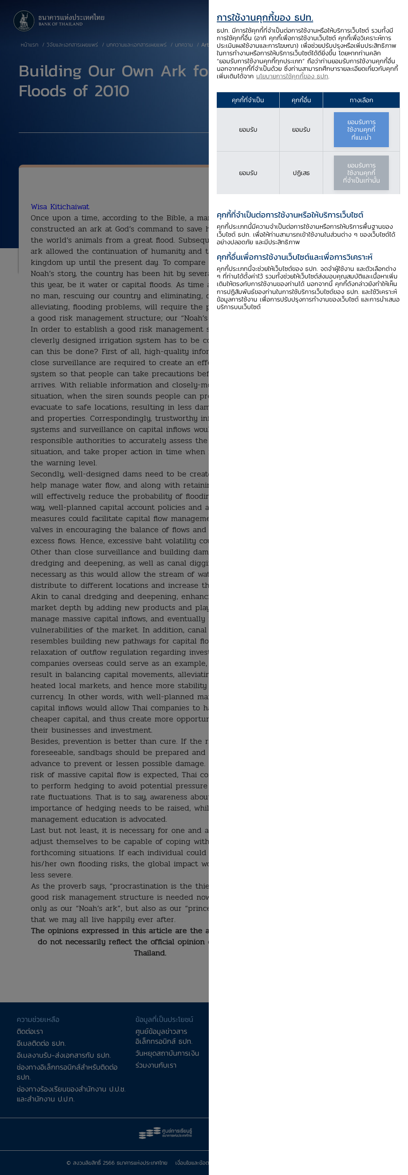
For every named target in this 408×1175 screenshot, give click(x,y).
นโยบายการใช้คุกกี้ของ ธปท (292, 76)
